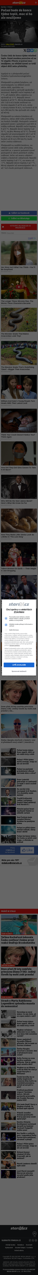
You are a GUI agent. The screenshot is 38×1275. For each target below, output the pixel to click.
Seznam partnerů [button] (14, 645)
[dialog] (19, 638)
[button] (19, 630)
